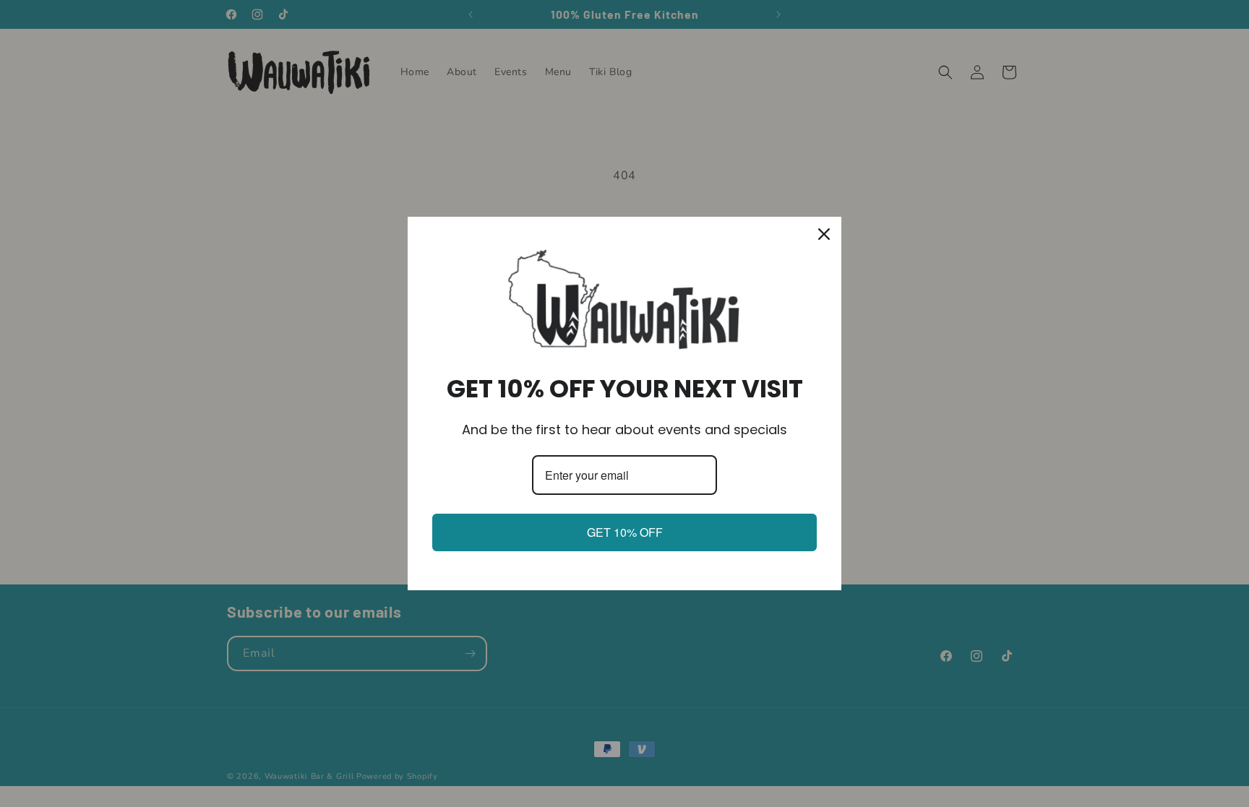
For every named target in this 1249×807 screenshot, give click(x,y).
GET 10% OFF (625, 532)
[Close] (824, 234)
